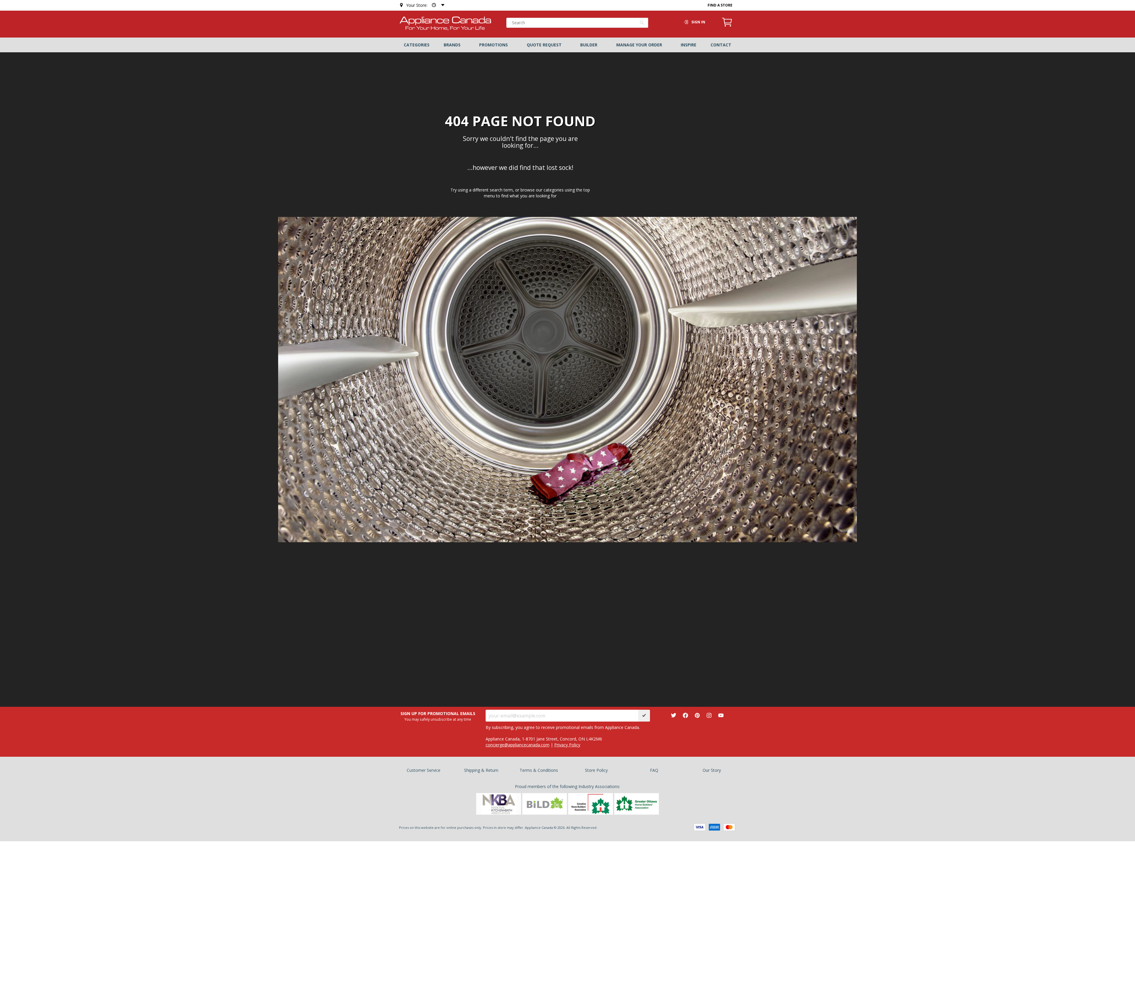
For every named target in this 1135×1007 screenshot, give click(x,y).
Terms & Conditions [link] (539, 770)
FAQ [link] (654, 770)
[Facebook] (685, 715)
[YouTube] (721, 715)
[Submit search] (642, 23)
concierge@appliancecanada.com (517, 745)
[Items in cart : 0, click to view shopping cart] (727, 25)
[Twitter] (674, 715)
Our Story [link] (712, 770)
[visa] (700, 827)
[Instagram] (709, 715)
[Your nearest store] (437, 5)
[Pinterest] (697, 715)
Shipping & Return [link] (481, 770)
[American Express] (714, 827)
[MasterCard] (729, 827)
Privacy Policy (567, 745)
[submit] (644, 716)
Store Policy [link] (596, 770)
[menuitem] (416, 45)
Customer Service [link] (423, 770)
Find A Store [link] (720, 5)
